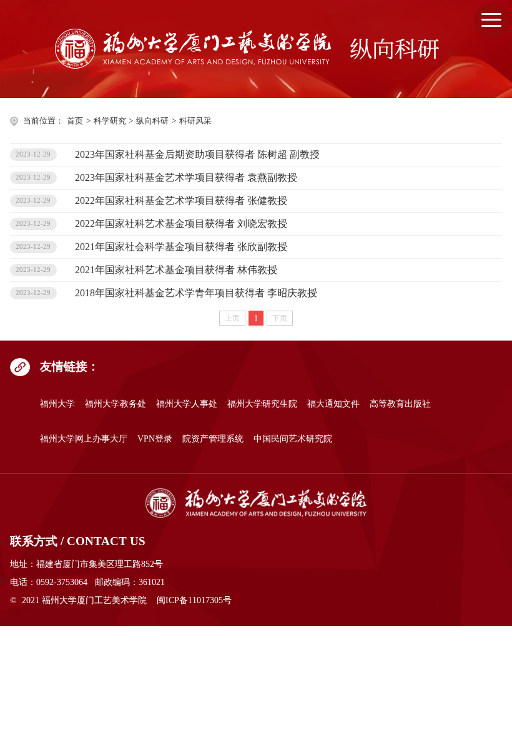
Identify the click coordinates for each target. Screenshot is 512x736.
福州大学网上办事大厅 (83, 438)
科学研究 (110, 121)
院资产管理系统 (213, 438)
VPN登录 (154, 438)
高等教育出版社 (400, 404)
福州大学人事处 (186, 404)
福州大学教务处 (115, 404)
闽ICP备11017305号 (194, 600)
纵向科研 (152, 121)
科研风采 (195, 121)
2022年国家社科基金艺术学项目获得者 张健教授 (181, 200)
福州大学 (57, 404)
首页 (75, 121)
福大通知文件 (333, 404)
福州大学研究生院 (262, 404)
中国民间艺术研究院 (293, 438)
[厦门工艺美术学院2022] (256, 503)
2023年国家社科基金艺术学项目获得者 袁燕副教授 (186, 177)
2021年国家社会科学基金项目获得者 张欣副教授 (181, 246)
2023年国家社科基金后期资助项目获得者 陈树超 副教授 (197, 154)
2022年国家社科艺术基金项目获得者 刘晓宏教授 (181, 223)
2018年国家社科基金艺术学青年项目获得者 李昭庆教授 (196, 293)
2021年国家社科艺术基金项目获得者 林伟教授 (176, 269)
